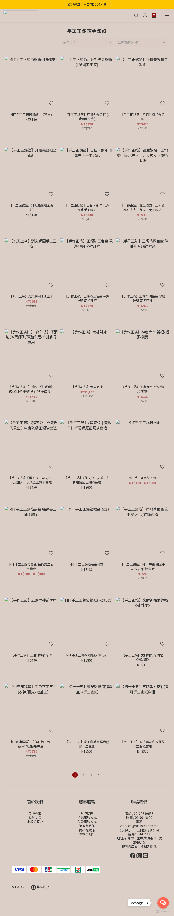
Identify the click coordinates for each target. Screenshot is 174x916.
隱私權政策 (87, 830)
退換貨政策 (87, 825)
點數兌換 (35, 817)
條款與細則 (87, 834)
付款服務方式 (87, 821)
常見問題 (87, 813)
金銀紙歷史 (35, 821)
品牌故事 (35, 813)
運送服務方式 (87, 817)
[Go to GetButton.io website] (163, 911)
